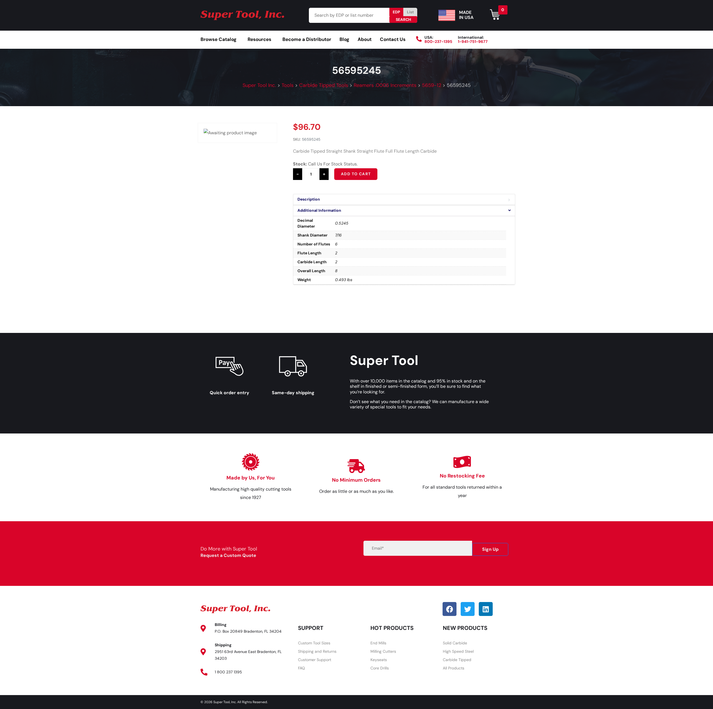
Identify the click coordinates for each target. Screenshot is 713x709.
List (410, 11)
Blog (344, 39)
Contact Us (393, 39)
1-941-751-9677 (473, 41)
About (365, 39)
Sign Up (490, 549)
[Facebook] (449, 609)
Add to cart (356, 173)
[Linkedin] (486, 609)
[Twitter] (468, 609)
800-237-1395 (438, 41)
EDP (396, 11)
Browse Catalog (218, 39)
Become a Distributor (306, 39)
